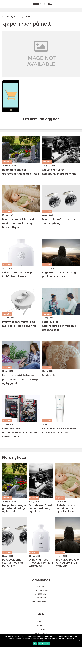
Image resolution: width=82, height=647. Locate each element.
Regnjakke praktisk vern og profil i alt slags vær (59, 274)
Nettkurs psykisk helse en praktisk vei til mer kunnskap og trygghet (20, 379)
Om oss (41, 625)
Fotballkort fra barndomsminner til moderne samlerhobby (20, 432)
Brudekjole (48, 375)
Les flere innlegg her (41, 119)
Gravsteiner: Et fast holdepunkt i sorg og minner (59, 171)
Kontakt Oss (41, 633)
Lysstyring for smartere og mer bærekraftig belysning (19, 324)
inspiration (7, 162)
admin (27, 17)
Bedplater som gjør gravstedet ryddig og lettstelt (20, 171)
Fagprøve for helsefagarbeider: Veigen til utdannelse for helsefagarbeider (59, 326)
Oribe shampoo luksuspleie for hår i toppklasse (19, 274)
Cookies (41, 629)
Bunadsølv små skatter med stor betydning (59, 221)
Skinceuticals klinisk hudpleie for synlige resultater (60, 430)
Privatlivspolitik (44, 644)
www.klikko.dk (43, 601)
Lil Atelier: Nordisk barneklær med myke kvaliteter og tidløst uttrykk (20, 223)
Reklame (41, 621)
